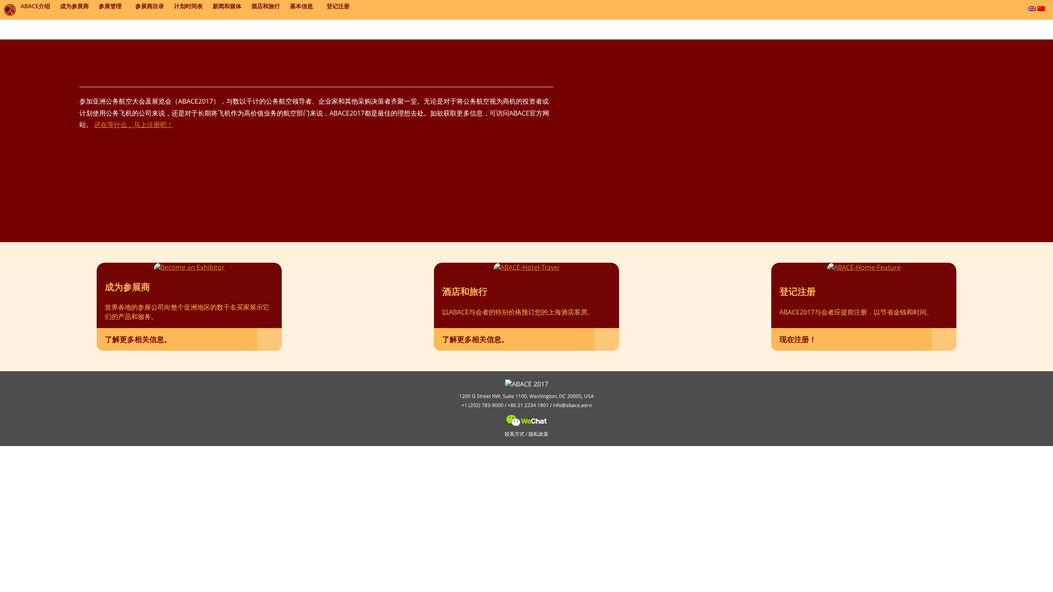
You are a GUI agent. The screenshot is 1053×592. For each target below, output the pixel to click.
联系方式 (514, 433)
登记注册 (338, 6)
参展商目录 (149, 6)
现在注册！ (797, 339)
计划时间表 (188, 6)
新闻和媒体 (227, 6)
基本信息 (301, 6)
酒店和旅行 (265, 6)
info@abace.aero (572, 405)
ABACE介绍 (35, 6)
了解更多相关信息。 (138, 339)
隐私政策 (538, 433)
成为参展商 (74, 6)
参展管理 (110, 6)
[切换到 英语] (1032, 8)
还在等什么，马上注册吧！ (133, 124)
